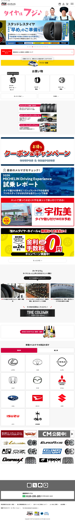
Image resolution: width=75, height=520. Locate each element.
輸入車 (56, 350)
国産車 (19, 350)
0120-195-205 (33, 496)
